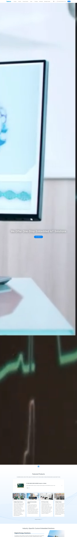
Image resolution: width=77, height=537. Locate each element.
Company (36, 1)
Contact (69, 1)
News (31, 1)
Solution (19, 1)
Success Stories (25, 1)
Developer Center (47, 1)
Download (41, 1)
